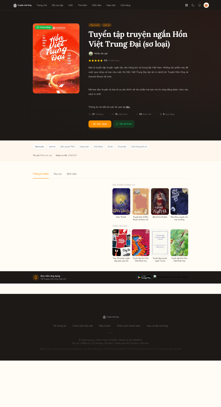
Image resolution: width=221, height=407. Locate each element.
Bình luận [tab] (72, 173)
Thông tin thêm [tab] (41, 173)
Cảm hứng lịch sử (139, 146)
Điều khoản (104, 325)
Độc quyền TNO (68, 146)
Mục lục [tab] (58, 173)
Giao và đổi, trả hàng (157, 325)
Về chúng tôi (59, 325)
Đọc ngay (102, 123)
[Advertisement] (110, 383)
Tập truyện (94, 25)
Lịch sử (107, 25)
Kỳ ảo (110, 146)
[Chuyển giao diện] (193, 5)
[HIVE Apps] (186, 5)
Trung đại (122, 146)
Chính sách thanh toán (128, 325)
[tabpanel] (110, 220)
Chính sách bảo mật (83, 325)
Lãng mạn (84, 146)
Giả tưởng (98, 146)
